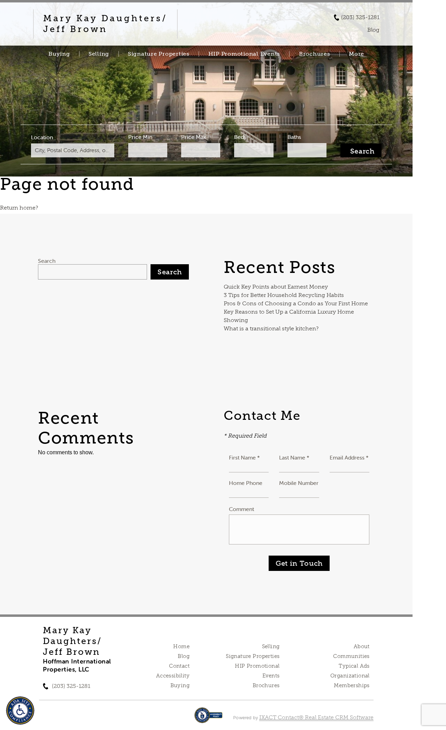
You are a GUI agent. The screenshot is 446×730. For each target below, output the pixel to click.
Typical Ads (354, 666)
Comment (241, 508)
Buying (59, 54)
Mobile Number (298, 482)
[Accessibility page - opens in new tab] (208, 718)
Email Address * (349, 457)
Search (46, 260)
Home (181, 646)
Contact (179, 666)
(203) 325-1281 (360, 17)
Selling (99, 54)
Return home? (19, 207)
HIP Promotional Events (244, 54)
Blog (184, 656)
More (356, 54)
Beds (240, 136)
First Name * (244, 457)
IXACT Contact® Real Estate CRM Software (316, 717)
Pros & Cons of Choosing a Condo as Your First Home (296, 303)
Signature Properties (159, 54)
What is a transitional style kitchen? (271, 328)
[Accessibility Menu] (20, 710)
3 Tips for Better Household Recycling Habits (284, 295)
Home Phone (245, 482)
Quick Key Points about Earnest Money (276, 286)
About (362, 646)
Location (42, 137)
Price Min (140, 136)
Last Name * (294, 457)
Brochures (314, 54)
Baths (294, 136)
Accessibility (173, 676)
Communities (351, 656)
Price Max (193, 136)
